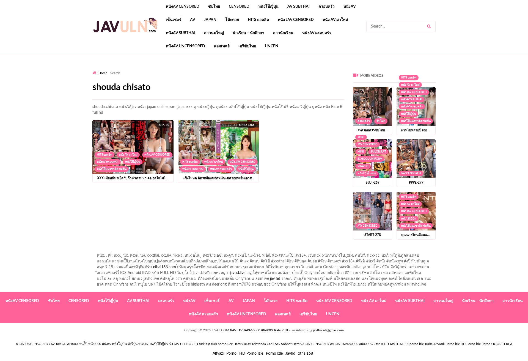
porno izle (112, 69)
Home (102, 73)
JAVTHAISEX (399, 344)
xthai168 (305, 353)
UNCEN (271, 46)
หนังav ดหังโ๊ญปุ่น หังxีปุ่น (120, 344)
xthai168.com (164, 267)
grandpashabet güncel (359, 69)
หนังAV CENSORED (182, 7)
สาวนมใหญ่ (214, 33)
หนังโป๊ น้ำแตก (367, 173)
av (192, 20)
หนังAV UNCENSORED (185, 46)
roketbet (329, 69)
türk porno (219, 344)
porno (97, 69)
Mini (361, 151)
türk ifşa (204, 344)
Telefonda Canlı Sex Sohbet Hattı (275, 344)
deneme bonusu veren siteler (168, 69)
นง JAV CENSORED (314, 344)
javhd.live (237, 273)
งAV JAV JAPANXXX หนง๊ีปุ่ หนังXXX (75, 344)
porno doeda (132, 69)
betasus (228, 69)
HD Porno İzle (251, 353)
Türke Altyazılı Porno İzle (442, 344)
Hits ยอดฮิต (258, 20)
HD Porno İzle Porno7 (476, 344)
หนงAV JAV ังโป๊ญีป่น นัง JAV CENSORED (168, 344)
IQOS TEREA (502, 344)
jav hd (275, 279)
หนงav (246, 344)
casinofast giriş (305, 69)
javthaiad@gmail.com (328, 330)
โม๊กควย (232, 20)
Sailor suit (378, 151)
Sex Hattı (234, 344)
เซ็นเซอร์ (173, 20)
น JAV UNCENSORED (32, 344)
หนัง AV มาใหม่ (335, 20)
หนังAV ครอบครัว (316, 33)
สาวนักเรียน (283, 33)
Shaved (363, 166)
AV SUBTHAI (298, 7)
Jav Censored (368, 144)
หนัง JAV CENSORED (296, 20)
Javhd (290, 353)
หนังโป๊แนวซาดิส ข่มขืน (112, 169)
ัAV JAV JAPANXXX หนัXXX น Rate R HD (359, 344)
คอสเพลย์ (222, 46)
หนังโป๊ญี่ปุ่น (268, 7)
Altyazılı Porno (225, 353)
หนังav (349, 7)
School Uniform (370, 159)
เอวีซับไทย (247, 46)
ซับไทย (214, 7)
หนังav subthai (180, 33)
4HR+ (361, 137)
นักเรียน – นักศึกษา (248, 33)
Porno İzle (274, 353)
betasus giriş (207, 69)
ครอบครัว (326, 7)
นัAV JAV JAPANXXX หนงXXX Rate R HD (260, 330)
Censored (239, 7)
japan (210, 20)
